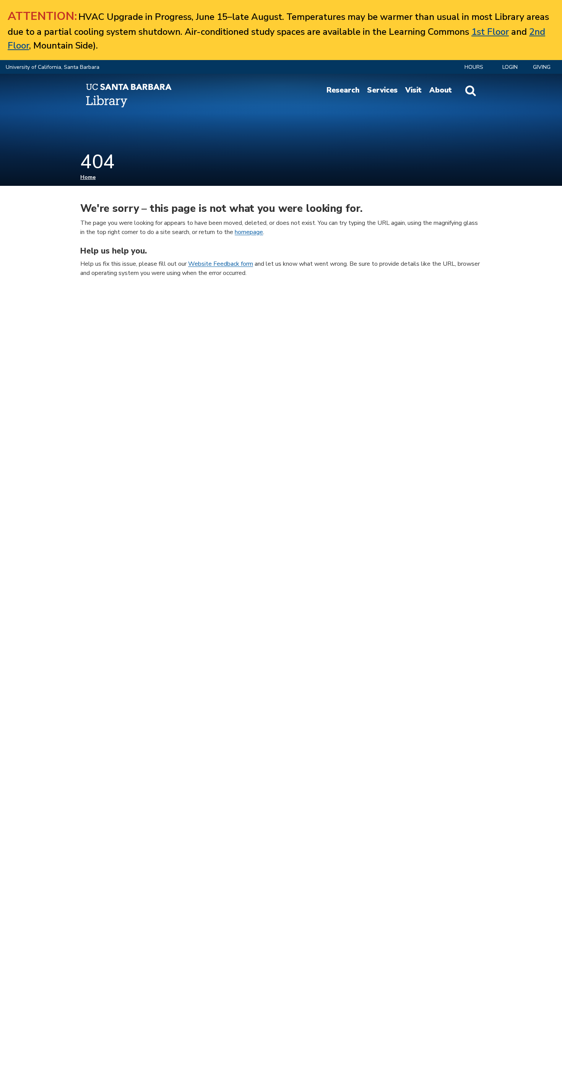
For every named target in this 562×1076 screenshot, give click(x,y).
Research (342, 90)
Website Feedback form (220, 264)
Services (382, 90)
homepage (249, 232)
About (440, 90)
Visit (413, 90)
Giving (542, 67)
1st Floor (490, 32)
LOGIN (510, 67)
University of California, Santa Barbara (52, 67)
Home (88, 177)
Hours (474, 67)
